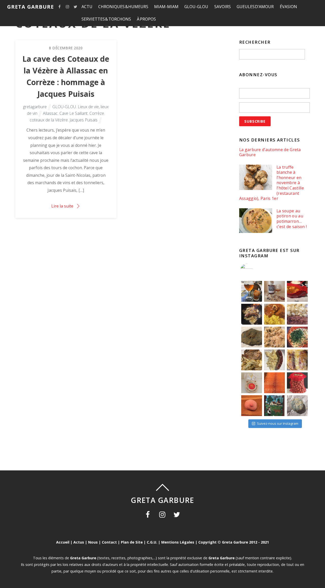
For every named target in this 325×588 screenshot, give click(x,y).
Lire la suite (62, 206)
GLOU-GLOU (196, 6)
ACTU (87, 6)
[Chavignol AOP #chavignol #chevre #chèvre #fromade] (297, 405)
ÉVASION (288, 6)
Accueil (62, 542)
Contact (109, 542)
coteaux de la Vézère (49, 120)
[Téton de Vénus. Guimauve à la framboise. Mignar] (251, 405)
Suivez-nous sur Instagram (277, 423)
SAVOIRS (222, 6)
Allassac (50, 113)
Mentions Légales (177, 542)
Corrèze (96, 113)
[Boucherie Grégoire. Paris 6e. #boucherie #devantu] (274, 405)
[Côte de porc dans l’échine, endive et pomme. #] (251, 359)
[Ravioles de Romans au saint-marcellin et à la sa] (274, 337)
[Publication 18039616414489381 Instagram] (297, 291)
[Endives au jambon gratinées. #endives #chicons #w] (297, 359)
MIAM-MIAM (166, 6)
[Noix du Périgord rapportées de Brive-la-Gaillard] (297, 382)
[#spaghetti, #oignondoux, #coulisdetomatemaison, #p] (297, 337)
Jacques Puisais (84, 120)
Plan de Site (132, 542)
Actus (78, 542)
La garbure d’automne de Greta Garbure (270, 152)
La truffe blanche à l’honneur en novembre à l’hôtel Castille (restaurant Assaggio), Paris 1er (271, 183)
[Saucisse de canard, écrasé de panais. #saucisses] (274, 359)
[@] (254, 270)
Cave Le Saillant (73, 113)
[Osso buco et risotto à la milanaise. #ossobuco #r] (274, 314)
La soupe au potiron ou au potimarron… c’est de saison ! (292, 218)
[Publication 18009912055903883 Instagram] (274, 291)
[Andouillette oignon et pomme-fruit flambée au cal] (251, 314)
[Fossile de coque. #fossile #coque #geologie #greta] (251, 337)
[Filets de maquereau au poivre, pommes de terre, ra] (297, 314)
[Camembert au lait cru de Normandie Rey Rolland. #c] (251, 382)
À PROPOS (146, 19)
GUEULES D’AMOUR (255, 6)
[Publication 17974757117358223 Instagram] (251, 291)
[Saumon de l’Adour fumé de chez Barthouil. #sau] (274, 382)
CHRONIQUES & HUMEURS (123, 6)
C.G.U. (152, 542)
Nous (93, 542)
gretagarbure (35, 106)
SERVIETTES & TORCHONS (106, 19)
